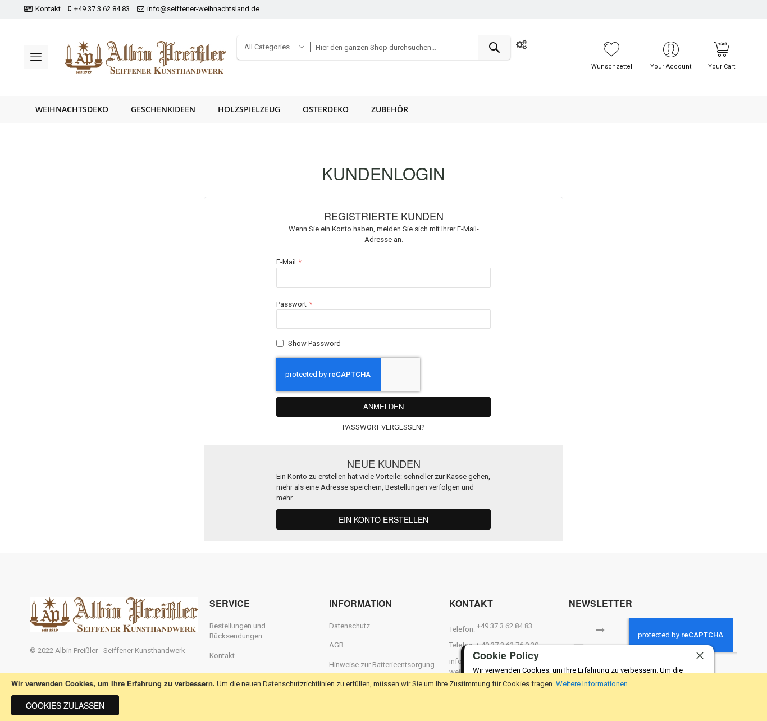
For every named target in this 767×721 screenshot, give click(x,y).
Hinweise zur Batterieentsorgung (382, 664)
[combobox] (410, 47)
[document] (383, 696)
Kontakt (48, 8)
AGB (336, 645)
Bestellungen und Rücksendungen (237, 631)
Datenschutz (349, 626)
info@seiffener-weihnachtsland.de (203, 8)
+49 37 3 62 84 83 (102, 8)
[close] (699, 655)
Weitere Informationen (592, 683)
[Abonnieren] (600, 629)
